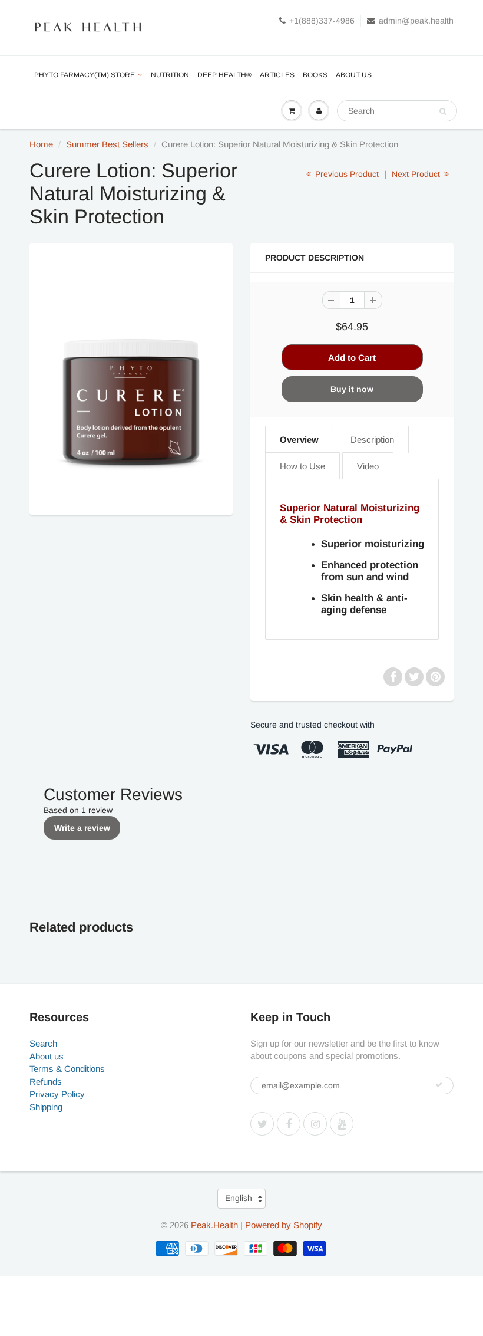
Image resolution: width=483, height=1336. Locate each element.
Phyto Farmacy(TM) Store (84, 75)
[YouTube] (341, 1124)
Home (41, 144)
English (238, 1198)
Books (315, 75)
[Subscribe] (439, 1084)
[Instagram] (315, 1124)
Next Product (417, 174)
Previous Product (346, 174)
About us (354, 75)
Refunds (45, 1082)
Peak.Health (214, 1225)
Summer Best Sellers (107, 144)
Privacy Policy (57, 1094)
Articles (277, 75)
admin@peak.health (416, 20)
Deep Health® (224, 75)
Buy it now (351, 389)
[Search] (442, 111)
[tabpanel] (352, 559)
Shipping (45, 1107)
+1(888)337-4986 (322, 20)
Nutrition (170, 75)
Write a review (82, 827)
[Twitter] (262, 1124)
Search (43, 1043)
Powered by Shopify (283, 1225)
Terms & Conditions (67, 1069)
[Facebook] (288, 1124)
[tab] (299, 439)
